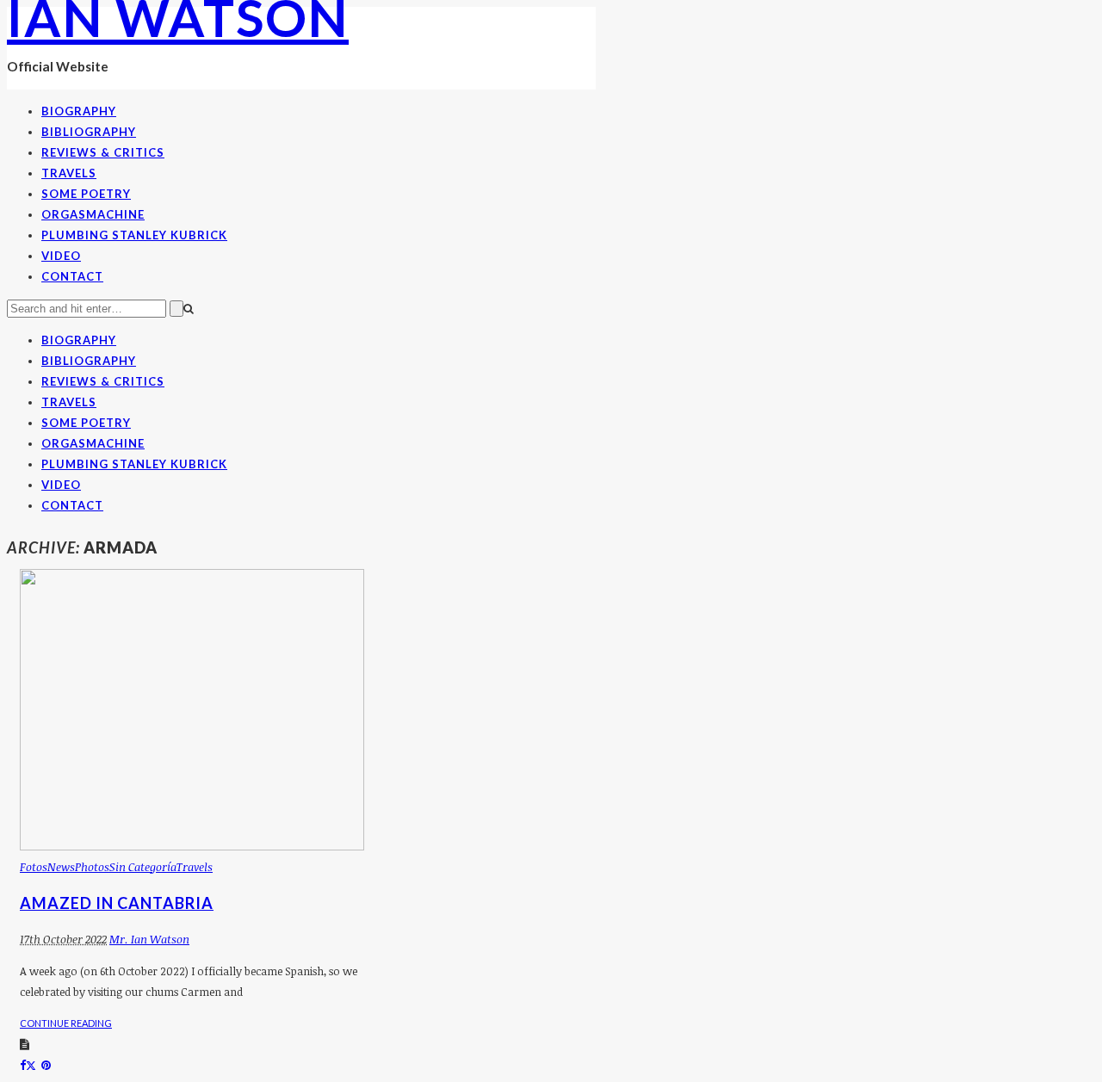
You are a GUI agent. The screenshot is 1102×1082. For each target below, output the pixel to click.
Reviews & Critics (102, 152)
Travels (68, 173)
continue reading (66, 1023)
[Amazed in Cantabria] (192, 846)
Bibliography (88, 132)
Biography (78, 111)
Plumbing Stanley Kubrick (134, 235)
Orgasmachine (93, 214)
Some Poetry (86, 194)
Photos (92, 867)
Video (61, 256)
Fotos (33, 867)
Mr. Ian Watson (149, 939)
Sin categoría (142, 867)
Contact (72, 276)
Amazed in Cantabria (117, 902)
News (61, 867)
